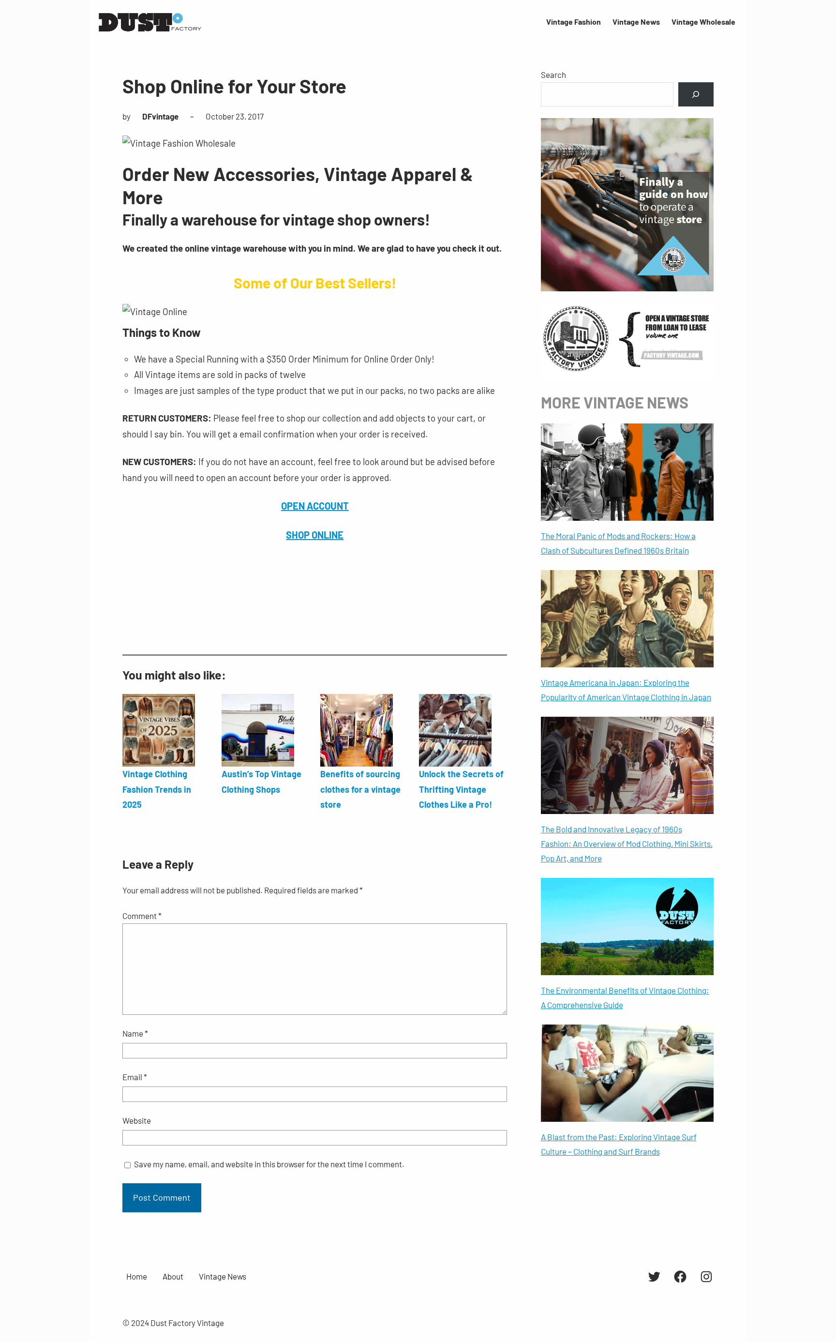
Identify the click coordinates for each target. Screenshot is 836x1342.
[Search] (696, 94)
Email (134, 1077)
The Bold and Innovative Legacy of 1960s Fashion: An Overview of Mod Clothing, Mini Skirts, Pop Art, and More (627, 843)
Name (135, 1033)
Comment (142, 915)
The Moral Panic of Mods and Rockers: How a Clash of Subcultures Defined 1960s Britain (618, 543)
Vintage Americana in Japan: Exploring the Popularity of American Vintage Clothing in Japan (626, 690)
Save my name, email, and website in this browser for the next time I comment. (269, 1164)
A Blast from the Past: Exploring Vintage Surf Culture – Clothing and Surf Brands (619, 1144)
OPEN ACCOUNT (315, 506)
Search (553, 74)
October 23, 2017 (235, 116)
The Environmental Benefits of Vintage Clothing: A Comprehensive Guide (625, 997)
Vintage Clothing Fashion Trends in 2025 (156, 789)
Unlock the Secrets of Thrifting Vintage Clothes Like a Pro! (461, 789)
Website (136, 1120)
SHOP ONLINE (314, 535)
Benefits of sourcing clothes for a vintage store (360, 789)
